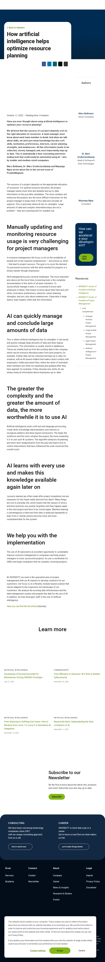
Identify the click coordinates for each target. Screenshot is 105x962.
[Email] (60, 64)
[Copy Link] (65, 64)
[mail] (88, 122)
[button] (9, 5)
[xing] (59, 911)
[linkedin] (84, 122)
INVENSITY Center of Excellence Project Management (88, 300)
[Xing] (55, 64)
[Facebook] (44, 64)
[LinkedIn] (49, 64)
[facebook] (55, 911)
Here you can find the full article (22, 606)
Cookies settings (38, 951)
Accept (60, 951)
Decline (82, 951)
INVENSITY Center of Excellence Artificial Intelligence (88, 289)
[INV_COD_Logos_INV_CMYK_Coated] (91, 3)
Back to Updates (17, 27)
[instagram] (50, 911)
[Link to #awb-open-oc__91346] (3, 5)
